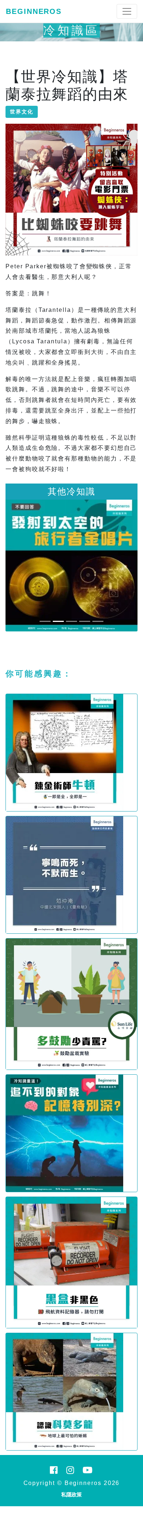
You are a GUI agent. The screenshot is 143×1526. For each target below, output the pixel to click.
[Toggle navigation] (127, 11)
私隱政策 (71, 1494)
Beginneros (34, 11)
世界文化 (21, 112)
